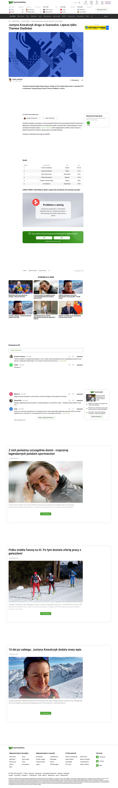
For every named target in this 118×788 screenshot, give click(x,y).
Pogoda (11, 775)
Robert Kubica (70, 759)
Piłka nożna (20, 16)
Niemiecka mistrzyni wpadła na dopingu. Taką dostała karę (18, 295)
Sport (57, 775)
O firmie (25, 773)
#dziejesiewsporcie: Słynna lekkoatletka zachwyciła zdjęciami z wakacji (44, 317)
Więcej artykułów (96, 416)
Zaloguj (108, 2)
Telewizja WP (33, 775)
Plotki (39, 775)
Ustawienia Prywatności (49, 773)
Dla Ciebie (12, 16)
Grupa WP (19, 773)
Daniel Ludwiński (17, 79)
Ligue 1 (38, 764)
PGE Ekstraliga (54, 764)
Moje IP (44, 775)
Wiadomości (51, 775)
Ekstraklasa (39, 756)
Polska (24, 270)
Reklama (60, 773)
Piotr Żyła (68, 764)
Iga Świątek (69, 762)
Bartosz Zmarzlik (85, 759)
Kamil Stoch (83, 756)
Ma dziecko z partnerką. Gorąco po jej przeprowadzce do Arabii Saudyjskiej (97, 408)
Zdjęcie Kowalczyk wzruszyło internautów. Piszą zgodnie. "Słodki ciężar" (69, 296)
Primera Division (40, 762)
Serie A (52, 762)
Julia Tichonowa (46, 128)
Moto (87, 16)
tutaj (40, 784)
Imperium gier (64, 775)
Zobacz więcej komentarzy (45, 417)
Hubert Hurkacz (84, 764)
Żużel (40, 16)
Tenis (27, 16)
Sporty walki (56, 16)
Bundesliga (53, 759)
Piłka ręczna (71, 16)
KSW (10, 767)
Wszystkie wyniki (101, 9)
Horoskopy (17, 775)
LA (91, 16)
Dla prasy (31, 773)
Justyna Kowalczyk (25, 21)
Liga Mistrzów (54, 756)
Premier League (40, 759)
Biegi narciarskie (16, 21)
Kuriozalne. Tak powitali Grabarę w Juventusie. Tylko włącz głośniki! (97, 412)
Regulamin (66, 773)
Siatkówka (34, 16)
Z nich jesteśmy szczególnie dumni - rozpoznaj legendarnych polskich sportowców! (45, 296)
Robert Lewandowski (71, 756)
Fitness (11, 764)
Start (10, 21)
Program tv (25, 775)
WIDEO (64, 16)
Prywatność (38, 773)
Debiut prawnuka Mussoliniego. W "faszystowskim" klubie (100, 398)
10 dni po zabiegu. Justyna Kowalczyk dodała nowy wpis (20, 316)
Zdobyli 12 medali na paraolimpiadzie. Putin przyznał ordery (70, 316)
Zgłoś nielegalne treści (20, 420)
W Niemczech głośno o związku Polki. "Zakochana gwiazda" (97, 404)
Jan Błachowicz (84, 762)
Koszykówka (80, 16)
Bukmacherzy (47, 16)
